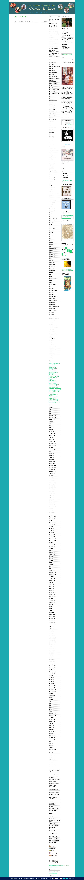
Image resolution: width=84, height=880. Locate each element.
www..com (67, 144)
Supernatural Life (52, 334)
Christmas (51, 117)
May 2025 (51, 425)
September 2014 (52, 624)
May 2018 (51, 550)
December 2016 (52, 572)
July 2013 (51, 651)
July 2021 (51, 496)
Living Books (51, 240)
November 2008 (52, 749)
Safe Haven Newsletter (54, 318)
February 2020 (52, 514)
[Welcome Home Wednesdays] (67, 266)
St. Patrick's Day (52, 332)
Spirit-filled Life (52, 324)
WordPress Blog (52, 765)
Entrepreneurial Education (54, 150)
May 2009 (51, 745)
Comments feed (65, 175)
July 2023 (51, 451)
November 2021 (52, 489)
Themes (51, 763)
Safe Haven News (52, 316)
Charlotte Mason (52, 111)
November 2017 (52, 558)
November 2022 (52, 467)
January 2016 (52, 594)
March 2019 (51, 532)
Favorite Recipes (52, 163)
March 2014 (51, 636)
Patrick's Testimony (53, 278)
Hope (50, 212)
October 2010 (52, 717)
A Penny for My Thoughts (54, 66)
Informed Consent (53, 218)
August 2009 (52, 741)
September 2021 (52, 493)
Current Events (52, 127)
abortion (55, 363)
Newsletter (51, 268)
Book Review (54, 364)
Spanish (50, 322)
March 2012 (51, 683)
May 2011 (51, 703)
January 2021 (52, 504)
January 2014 (52, 640)
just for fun (51, 230)
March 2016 (51, 590)
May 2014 (51, 632)
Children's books (52, 113)
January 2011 (52, 711)
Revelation (51, 312)
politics (56, 394)
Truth (50, 341)
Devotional (51, 136)
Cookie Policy (52, 29)
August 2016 (52, 580)
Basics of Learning (53, 76)
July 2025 (51, 421)
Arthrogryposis (52, 74)
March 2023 (51, 459)
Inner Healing (52, 220)
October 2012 (52, 669)
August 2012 (52, 673)
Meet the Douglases (22, 12)
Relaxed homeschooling (54, 306)
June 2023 (51, 453)
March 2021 (51, 502)
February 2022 (52, 483)
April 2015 (51, 610)
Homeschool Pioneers (53, 208)
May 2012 (51, 679)
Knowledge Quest (53, 830)
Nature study (51, 392)
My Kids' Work (52, 264)
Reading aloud (52, 298)
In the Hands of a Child (53, 838)
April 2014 (51, 634)
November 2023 (52, 445)
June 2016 (51, 584)
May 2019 (51, 528)
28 (71, 252)
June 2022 (51, 477)
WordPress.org (65, 177)
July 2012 (51, 675)
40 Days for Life (52, 62)
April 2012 (51, 681)
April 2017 (51, 568)
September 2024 (52, 433)
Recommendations (53, 300)
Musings (51, 258)
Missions (51, 252)
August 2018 (52, 546)
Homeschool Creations (54, 808)
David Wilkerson (55, 372)
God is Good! (52, 187)
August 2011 (52, 697)
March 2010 (51, 729)
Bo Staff (51, 87)
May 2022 (51, 479)
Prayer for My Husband (46, 12)
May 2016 (51, 586)
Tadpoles (51, 336)
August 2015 (52, 602)
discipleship (52, 375)
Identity (51, 216)
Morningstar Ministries (54, 794)
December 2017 (52, 556)
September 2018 (52, 544)
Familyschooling (52, 161)
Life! (50, 238)
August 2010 (52, 721)
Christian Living (52, 115)
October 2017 (52, 560)
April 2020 (51, 510)
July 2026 (51, 407)
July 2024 (51, 437)
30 (62, 254)
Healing (50, 195)
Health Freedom (52, 200)
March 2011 (51, 707)
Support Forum (52, 761)
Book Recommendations (54, 89)
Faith (50, 152)
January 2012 (52, 687)
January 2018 (52, 554)
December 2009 (52, 733)
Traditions (51, 339)
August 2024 (52, 435)
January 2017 (52, 570)
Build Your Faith (52, 103)
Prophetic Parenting (53, 296)
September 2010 (52, 719)
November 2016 (52, 574)
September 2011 (52, 695)
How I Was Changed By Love (33, 12)
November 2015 (52, 596)
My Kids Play (52, 262)
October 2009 (52, 737)
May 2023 (51, 455)
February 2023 (52, 461)
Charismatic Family (53, 109)
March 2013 (51, 659)
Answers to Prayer (53, 72)
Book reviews (52, 91)
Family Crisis (51, 156)
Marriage (51, 242)
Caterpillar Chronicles (53, 105)
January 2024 (52, 441)
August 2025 (52, 419)
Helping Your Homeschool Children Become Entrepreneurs (67, 43)
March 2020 (51, 512)
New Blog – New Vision (54, 41)
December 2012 (52, 665)
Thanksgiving (52, 338)
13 (69, 249)
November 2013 (52, 643)
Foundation (51, 173)
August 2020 (52, 508)
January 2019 (52, 536)
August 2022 (52, 473)
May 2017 (51, 566)
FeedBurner (70, 124)
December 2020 (52, 506)
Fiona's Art (51, 167)
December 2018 (52, 538)
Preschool (51, 292)
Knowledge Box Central (54, 840)
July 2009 (51, 743)
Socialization (51, 320)
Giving (50, 185)
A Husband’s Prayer (53, 23)
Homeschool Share (53, 836)
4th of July (51, 64)
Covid (50, 123)
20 (69, 251)
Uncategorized (52, 345)
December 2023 (52, 443)
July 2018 (51, 548)
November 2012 (52, 667)
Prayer (50, 286)
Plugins (50, 757)
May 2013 (51, 655)
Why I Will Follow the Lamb (54, 56)
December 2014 (52, 618)
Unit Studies (51, 347)
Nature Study (52, 266)
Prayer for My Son (53, 45)
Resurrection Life (52, 310)
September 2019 (52, 522)
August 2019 (52, 524)
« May (62, 255)
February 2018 (52, 552)
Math (50, 246)
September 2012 (52, 671)
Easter (50, 142)
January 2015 (52, 616)
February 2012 (52, 685)
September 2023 (52, 449)
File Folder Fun (52, 806)
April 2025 (51, 427)
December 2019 (52, 516)
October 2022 (52, 469)
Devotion (51, 134)
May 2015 (51, 608)
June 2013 (51, 653)
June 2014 (51, 630)
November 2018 (52, 540)
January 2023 (52, 463)
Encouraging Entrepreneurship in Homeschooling (66, 47)
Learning (51, 234)
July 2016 (51, 582)
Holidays (51, 206)
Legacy (50, 236)
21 (71, 251)
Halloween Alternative (53, 192)
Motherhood (52, 254)
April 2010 (51, 727)
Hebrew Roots (52, 204)
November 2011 (52, 691)
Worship (51, 355)
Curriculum (51, 128)
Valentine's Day (52, 349)
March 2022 (51, 481)
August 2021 (52, 495)
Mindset (51, 250)
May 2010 (51, 725)
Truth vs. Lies (52, 343)
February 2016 (52, 592)
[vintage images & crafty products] (66, 209)
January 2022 (52, 485)
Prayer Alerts (52, 288)
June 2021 (51, 499)
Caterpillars (55, 368)
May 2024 (51, 439)
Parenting (51, 274)
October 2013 (52, 645)
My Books (51, 260)
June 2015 (51, 606)
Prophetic (51, 294)
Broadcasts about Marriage (52, 368)
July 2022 (51, 475)
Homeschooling (52, 210)
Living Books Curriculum (54, 783)
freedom (51, 382)
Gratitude (51, 191)
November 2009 (52, 735)
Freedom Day (52, 177)
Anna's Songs (52, 70)
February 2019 (52, 534)
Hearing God (51, 202)
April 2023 (51, 457)
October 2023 (52, 447)
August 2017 (52, 562)
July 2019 (51, 526)
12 (67, 249)
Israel (50, 224)
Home (15, 12)
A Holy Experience (53, 818)
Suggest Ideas (52, 759)
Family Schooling (52, 159)
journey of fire (57, 390)
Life (53, 391)
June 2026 (51, 409)
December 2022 (52, 465)
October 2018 (52, 542)
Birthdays (51, 85)
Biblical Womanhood (53, 83)
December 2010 (52, 713)
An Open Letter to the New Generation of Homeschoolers (53, 26)
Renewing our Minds (53, 308)
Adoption (51, 68)
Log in (63, 171)
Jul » (65, 255)
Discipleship (51, 138)
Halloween (55, 383)
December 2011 (52, 689)
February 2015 (52, 614)
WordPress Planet (53, 767)
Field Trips (51, 165)
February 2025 (52, 431)
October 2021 (52, 491)
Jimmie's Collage (52, 781)
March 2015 (51, 612)
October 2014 (52, 622)
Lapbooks (51, 232)
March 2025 (51, 429)
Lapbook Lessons (52, 810)
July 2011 (51, 699)
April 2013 (51, 657)
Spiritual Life (51, 330)
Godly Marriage (52, 189)
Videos (50, 351)
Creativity (51, 124)
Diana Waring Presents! (54, 774)
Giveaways (51, 183)
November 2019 (52, 518)
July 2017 (51, 564)
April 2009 (51, 747)
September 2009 (52, 739)
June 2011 (51, 701)
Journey (51, 226)
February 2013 (52, 661)
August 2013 (52, 649)
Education (51, 144)
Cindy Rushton (52, 823)
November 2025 (52, 417)
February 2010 (52, 731)
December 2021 (52, 487)
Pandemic (51, 272)
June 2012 (51, 677)
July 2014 (51, 628)
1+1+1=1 (51, 801)
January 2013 (52, 663)
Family (50, 154)
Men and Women (52, 248)
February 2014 (52, 638)
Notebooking (52, 270)
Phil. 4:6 (51, 280)
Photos (50, 282)
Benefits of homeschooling (54, 78)
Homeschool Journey (53, 31)
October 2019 (52, 520)
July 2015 (51, 604)
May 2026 (51, 411)
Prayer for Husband (53, 290)
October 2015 (52, 598)
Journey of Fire (52, 228)
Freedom (51, 175)
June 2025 (51, 423)
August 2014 (52, 626)
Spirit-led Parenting (53, 328)
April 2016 (51, 588)
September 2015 (52, 600)
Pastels (50, 276)
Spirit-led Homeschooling (54, 326)
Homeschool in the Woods (54, 779)
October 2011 (52, 693)
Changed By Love (52, 107)
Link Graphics (52, 37)
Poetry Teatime (52, 284)
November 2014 (52, 620)
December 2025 (52, 415)
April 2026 (51, 413)
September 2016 (52, 578)
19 (67, 251)
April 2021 (51, 500)
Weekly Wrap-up (52, 353)
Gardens (51, 181)
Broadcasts (51, 96)
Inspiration (51, 222)
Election (51, 146)
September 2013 (52, 647)
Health (50, 198)
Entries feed (64, 173)
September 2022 (52, 471)
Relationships (52, 302)
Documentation (52, 755)
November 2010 (52, 715)
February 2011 (52, 709)
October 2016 (52, 576)
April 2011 (51, 705)
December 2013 (52, 642)
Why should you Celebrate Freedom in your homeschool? (67, 32)
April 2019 (51, 530)
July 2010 (51, 723)
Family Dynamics (52, 157)
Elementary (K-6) (52, 148)
